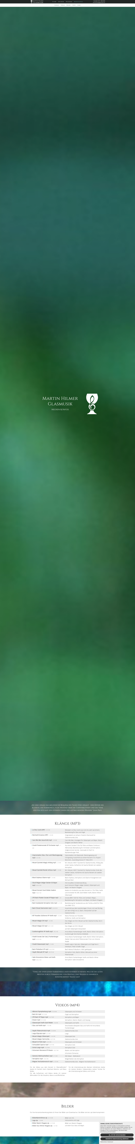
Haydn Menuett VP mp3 (40, 952)
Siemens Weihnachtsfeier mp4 (42, 1056)
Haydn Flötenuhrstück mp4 (41, 1031)
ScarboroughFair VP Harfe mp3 (42, 931)
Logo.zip (35, 1120)
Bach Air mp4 (36, 1014)
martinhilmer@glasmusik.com (99, 2)
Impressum (110, 1141)
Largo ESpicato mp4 (38, 1033)
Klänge (57, 5)
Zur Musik (61, 1)
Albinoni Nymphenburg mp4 (41, 1011)
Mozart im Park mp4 (39, 1042)
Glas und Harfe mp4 (39, 1025)
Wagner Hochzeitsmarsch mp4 (42, 1061)
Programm (69, 1)
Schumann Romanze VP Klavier (42, 1050)
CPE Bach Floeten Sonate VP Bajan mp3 (45, 898)
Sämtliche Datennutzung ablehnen (117, 1139)
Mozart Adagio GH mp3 (40, 921)
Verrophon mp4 (37, 1059)
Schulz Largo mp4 (38, 1047)
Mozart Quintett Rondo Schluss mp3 (44, 870)
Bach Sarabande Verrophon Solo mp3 (44, 903)
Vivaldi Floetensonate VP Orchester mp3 (45, 845)
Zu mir (54, 1)
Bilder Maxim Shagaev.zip (40, 1123)
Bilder (68, 5)
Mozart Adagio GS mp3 (39, 926)
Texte (74, 5)
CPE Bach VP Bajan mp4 (40, 1017)
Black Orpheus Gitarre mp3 (41, 877)
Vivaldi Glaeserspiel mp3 (40, 944)
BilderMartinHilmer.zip (39, 1118)
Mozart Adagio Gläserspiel (41, 1036)
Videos (63, 5)
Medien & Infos (78, 1)
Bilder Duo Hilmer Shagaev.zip (42, 1126)
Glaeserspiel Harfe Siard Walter (42, 1023)
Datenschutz (103, 1141)
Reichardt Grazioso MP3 (40, 835)
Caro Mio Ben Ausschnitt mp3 (42, 840)
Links (78, 5)
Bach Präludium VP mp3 (40, 949)
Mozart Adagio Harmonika (40, 1039)
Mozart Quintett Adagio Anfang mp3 (44, 862)
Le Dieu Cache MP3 (38, 830)
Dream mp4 (36, 1020)
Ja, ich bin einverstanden (117, 1135)
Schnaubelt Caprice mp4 (40, 1045)
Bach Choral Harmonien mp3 (41, 908)
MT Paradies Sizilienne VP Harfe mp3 (44, 915)
